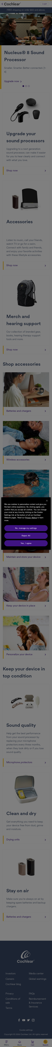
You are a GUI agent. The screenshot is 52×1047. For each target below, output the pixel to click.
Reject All (26, 535)
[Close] (47, 501)
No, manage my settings (26, 528)
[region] (26, 523)
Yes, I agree (26, 543)
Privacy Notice (31, 517)
